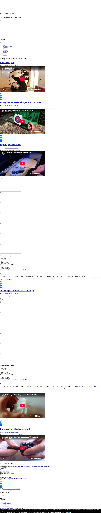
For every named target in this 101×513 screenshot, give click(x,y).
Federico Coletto (8, 13)
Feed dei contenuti (7, 503)
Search (1, 488)
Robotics (5, 50)
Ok (68, 512)
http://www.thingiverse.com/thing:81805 (17, 269)
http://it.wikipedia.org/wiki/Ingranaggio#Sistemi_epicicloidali (35, 466)
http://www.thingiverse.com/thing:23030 (17, 478)
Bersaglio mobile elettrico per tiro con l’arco (20, 102)
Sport (4, 53)
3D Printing (5, 51)
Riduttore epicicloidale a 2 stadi (15, 429)
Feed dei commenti (7, 504)
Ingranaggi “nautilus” (10, 144)
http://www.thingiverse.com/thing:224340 (17, 379)
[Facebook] (50, 94)
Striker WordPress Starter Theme (7, 508)
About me (5, 55)
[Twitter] (50, 96)
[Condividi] (50, 98)
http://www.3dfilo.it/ (9, 264)
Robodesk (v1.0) (7, 62)
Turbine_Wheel (93, 386)
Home (4, 45)
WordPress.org (6, 506)
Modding (5, 52)
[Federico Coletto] (50, 28)
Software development (8, 46)
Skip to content (3, 42)
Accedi (4, 502)
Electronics (5, 47)
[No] (70, 512)
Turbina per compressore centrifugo (17, 290)
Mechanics (5, 48)
